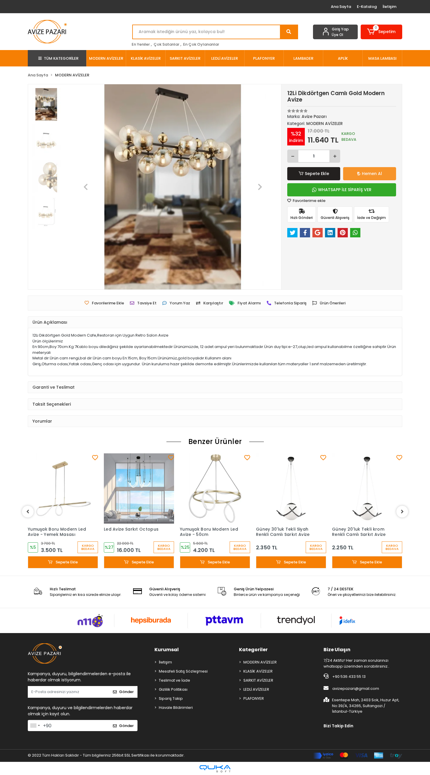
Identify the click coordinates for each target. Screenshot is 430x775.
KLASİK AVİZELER (258, 671)
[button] (382, 32)
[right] (402, 511)
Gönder (126, 692)
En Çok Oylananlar (201, 44)
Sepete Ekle (317, 173)
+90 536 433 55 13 (348, 676)
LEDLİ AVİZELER (256, 689)
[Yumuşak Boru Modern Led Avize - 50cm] (215, 488)
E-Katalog (367, 6)
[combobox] (35, 725)
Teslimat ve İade (174, 680)
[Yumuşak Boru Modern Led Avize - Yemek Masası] (63, 488)
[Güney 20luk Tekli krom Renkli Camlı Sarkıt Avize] (367, 488)
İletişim (389, 6)
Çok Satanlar (166, 44)
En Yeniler (141, 44)
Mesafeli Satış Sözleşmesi (183, 671)
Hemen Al (372, 173)
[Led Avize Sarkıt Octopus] (139, 488)
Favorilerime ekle (309, 200)
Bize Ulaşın (337, 649)
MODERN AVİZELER (260, 662)
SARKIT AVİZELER (258, 680)
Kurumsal (166, 649)
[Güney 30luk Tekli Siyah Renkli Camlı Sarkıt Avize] (291, 488)
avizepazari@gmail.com (355, 688)
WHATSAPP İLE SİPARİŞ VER (344, 190)
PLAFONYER (253, 698)
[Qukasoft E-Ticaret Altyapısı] (215, 768)
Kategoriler (253, 649)
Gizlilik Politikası (173, 689)
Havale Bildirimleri (176, 707)
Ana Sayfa (341, 6)
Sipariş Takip (171, 698)
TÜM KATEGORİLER (61, 58)
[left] (28, 511)
